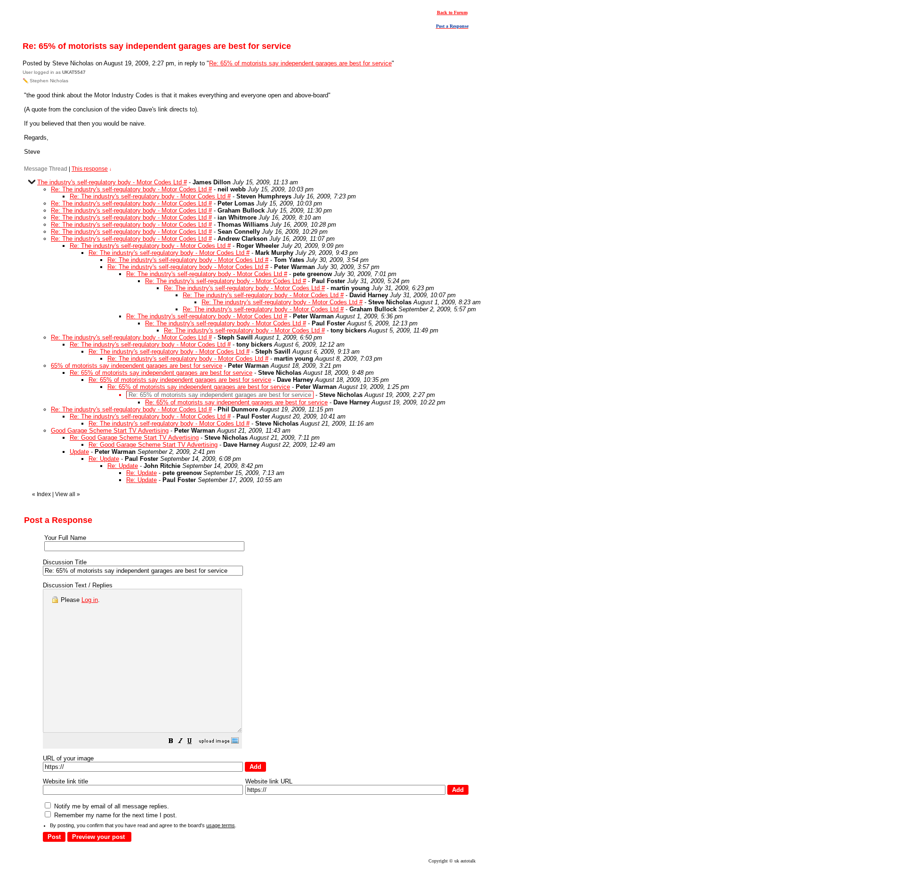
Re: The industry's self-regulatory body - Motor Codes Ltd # (131, 189)
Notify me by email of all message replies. (110, 806)
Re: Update (104, 458)
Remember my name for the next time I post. (114, 815)
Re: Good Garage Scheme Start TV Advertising (134, 437)
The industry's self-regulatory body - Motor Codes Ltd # (112, 182)
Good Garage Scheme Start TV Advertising (110, 430)
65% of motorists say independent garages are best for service (136, 365)
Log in (89, 599)
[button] (171, 742)
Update (79, 451)
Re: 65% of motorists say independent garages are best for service (300, 63)
